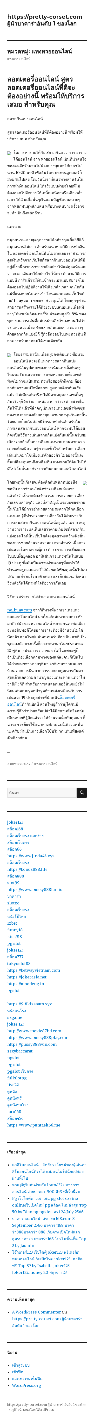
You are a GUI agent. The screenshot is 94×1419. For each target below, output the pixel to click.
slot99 (13, 882)
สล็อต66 (14, 849)
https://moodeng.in (25, 983)
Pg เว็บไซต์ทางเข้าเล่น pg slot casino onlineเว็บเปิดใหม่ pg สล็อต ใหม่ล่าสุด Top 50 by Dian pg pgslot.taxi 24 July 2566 (49, 1205)
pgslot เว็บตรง (20, 1071)
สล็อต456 (15, 1118)
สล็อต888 (15, 876)
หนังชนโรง (16, 1010)
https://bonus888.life (27, 869)
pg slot (14, 943)
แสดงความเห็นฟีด (27, 1378)
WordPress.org (26, 1385)
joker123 (15, 822)
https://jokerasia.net (27, 977)
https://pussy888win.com (32, 1044)
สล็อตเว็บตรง (18, 842)
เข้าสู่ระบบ (21, 1365)
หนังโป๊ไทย (16, 916)
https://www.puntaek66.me (33, 1125)
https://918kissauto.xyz (29, 1004)
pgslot (13, 990)
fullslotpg (17, 1078)
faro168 (14, 1111)
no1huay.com (19, 610)
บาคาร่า (14, 896)
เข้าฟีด (17, 1371)
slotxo (13, 903)
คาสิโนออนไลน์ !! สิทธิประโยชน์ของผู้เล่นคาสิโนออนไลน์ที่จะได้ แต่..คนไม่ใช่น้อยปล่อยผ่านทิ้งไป (49, 1171)
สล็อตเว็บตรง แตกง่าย (25, 835)
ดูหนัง (12, 1091)
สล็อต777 (15, 956)
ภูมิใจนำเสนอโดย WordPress (33, 1410)
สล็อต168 (15, 829)
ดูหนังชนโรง (17, 1104)
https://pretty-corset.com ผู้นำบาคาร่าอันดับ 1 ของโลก (44, 20)
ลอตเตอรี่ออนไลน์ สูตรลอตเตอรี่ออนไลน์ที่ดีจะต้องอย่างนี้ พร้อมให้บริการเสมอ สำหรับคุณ (45, 91)
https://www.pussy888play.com (37, 1037)
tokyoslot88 (19, 963)
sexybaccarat (20, 1051)
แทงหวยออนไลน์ (45, 764)
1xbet (12, 923)
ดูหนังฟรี (14, 1098)
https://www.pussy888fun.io (34, 889)
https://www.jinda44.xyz (30, 855)
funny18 (15, 929)
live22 (13, 1084)
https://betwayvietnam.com (33, 970)
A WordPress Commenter (36, 1312)
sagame (14, 1017)
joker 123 (15, 1024)
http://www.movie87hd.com (34, 1030)
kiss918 (14, 936)
